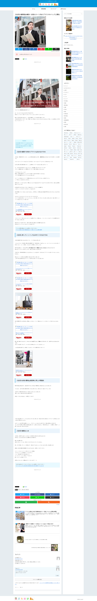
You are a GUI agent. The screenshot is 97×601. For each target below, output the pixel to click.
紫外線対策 (66, 120)
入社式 (24, 489)
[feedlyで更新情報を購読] (26, 502)
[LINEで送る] (23, 58)
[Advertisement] (37, 71)
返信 (58, 566)
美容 (65, 122)
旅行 (65, 111)
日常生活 (66, 113)
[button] (56, 49)
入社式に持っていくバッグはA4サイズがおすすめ (24, 144)
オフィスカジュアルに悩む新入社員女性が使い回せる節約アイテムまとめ (30, 465)
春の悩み (66, 115)
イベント (66, 85)
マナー (21, 489)
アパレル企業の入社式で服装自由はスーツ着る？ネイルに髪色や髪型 (29, 229)
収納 (65, 103)
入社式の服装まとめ (19, 147)
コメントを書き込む (37, 579)
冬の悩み (66, 100)
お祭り (65, 90)
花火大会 (66, 124)
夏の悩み (66, 105)
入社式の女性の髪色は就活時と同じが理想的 (23, 145)
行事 (65, 126)
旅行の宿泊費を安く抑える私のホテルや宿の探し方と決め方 (77, 28)
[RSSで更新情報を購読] (49, 502)
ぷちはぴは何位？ (73, 39)
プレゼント (66, 92)
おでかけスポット (67, 88)
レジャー (66, 98)
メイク (65, 96)
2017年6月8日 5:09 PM (19, 569)
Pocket (25, 58)
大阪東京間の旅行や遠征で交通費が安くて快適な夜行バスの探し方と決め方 (77, 22)
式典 (17, 489)
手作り (65, 109)
